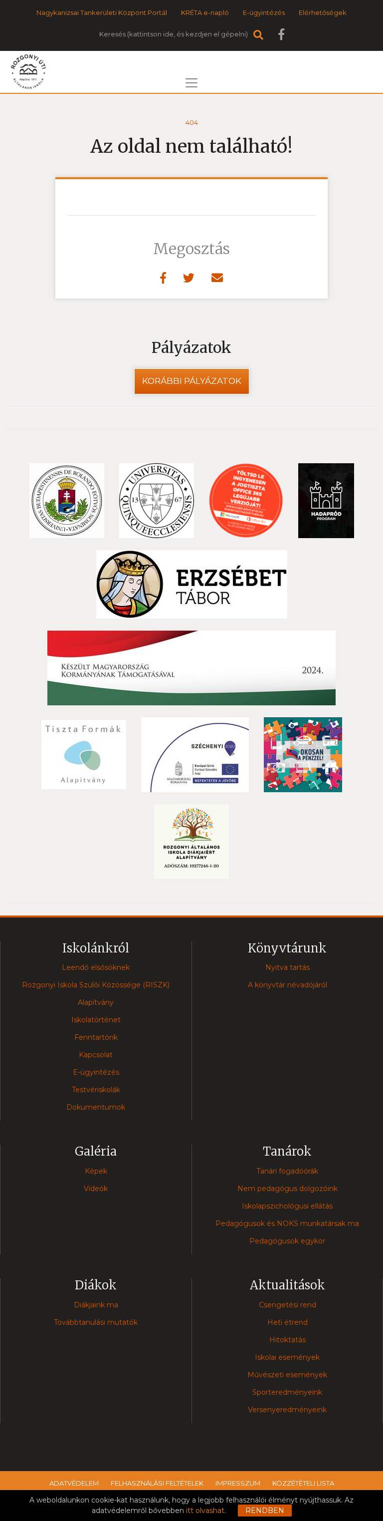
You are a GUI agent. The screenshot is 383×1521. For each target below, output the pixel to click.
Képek (96, 1171)
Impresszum (237, 1483)
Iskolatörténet (96, 1019)
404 (192, 122)
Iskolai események (287, 1357)
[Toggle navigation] (191, 83)
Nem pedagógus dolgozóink (287, 1188)
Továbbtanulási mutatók (96, 1322)
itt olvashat (205, 1510)
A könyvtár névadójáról (287, 984)
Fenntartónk (96, 1037)
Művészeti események (287, 1374)
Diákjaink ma (96, 1304)
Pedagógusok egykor (287, 1240)
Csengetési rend (287, 1304)
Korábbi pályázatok (191, 381)
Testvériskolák (96, 1089)
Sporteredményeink (287, 1392)
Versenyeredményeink (287, 1409)
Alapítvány (96, 1002)
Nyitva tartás (287, 967)
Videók (96, 1188)
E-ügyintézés (264, 12)
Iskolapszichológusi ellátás (287, 1206)
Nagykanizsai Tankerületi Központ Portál (101, 12)
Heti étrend (287, 1322)
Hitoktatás (287, 1339)
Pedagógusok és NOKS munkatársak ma (287, 1223)
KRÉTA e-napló (205, 12)
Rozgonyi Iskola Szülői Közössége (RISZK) (96, 984)
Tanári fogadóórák (287, 1171)
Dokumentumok (95, 1107)
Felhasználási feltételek (157, 1483)
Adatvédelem (74, 1483)
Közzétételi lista (303, 1483)
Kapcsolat (96, 1054)
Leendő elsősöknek (96, 967)
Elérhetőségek (323, 12)
